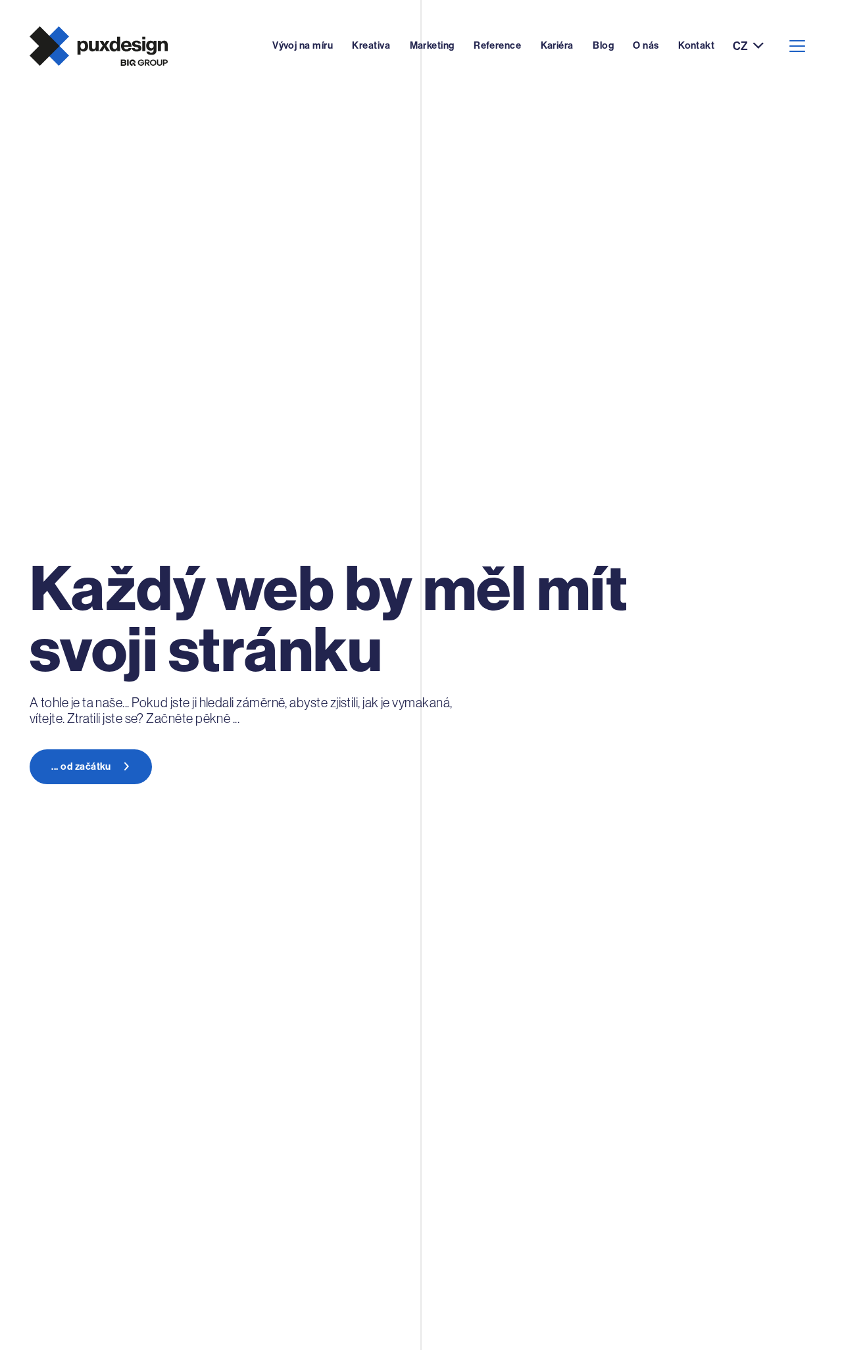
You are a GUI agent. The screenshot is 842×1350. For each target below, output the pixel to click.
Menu (796, 46)
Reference (497, 45)
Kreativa (371, 45)
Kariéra (557, 45)
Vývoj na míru (302, 45)
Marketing (432, 45)
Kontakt (696, 45)
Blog (603, 45)
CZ (740, 46)
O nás (645, 45)
